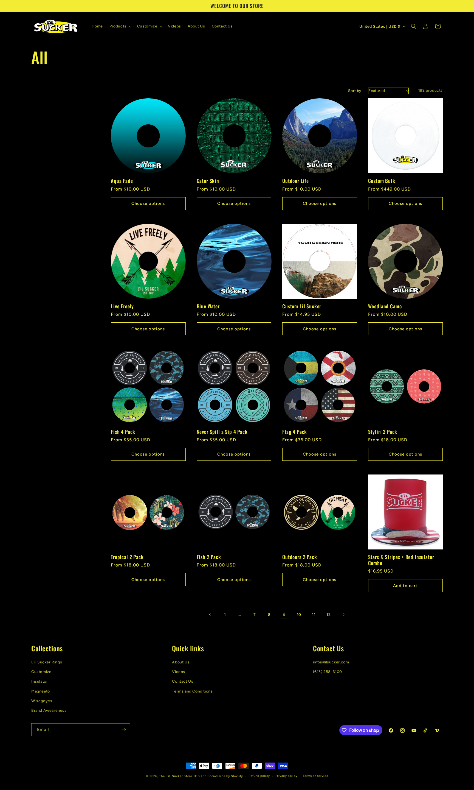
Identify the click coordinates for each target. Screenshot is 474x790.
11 (313, 614)
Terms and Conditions (192, 691)
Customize (41, 671)
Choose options (148, 203)
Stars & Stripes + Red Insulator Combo (401, 560)
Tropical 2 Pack (127, 557)
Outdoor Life (295, 181)
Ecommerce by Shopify (225, 776)
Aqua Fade (122, 181)
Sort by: (355, 90)
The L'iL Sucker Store (175, 776)
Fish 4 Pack (123, 432)
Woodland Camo (385, 306)
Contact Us (182, 681)
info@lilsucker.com (331, 662)
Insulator (39, 681)
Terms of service (315, 776)
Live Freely (122, 306)
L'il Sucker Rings (46, 662)
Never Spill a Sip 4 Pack (222, 432)
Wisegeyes (41, 700)
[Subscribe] (124, 729)
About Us (181, 662)
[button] (120, 26)
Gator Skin (208, 181)
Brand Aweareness (49, 710)
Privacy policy (286, 776)
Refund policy (259, 776)
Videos (178, 671)
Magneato (40, 691)
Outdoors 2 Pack (299, 557)
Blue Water (208, 306)
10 (299, 614)
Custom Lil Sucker (301, 306)
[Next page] (343, 614)
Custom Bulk (381, 181)
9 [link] (284, 614)
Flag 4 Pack (294, 432)
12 (328, 614)
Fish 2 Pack (209, 557)
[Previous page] (210, 614)
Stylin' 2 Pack (382, 432)
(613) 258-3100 (327, 671)
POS (196, 776)
